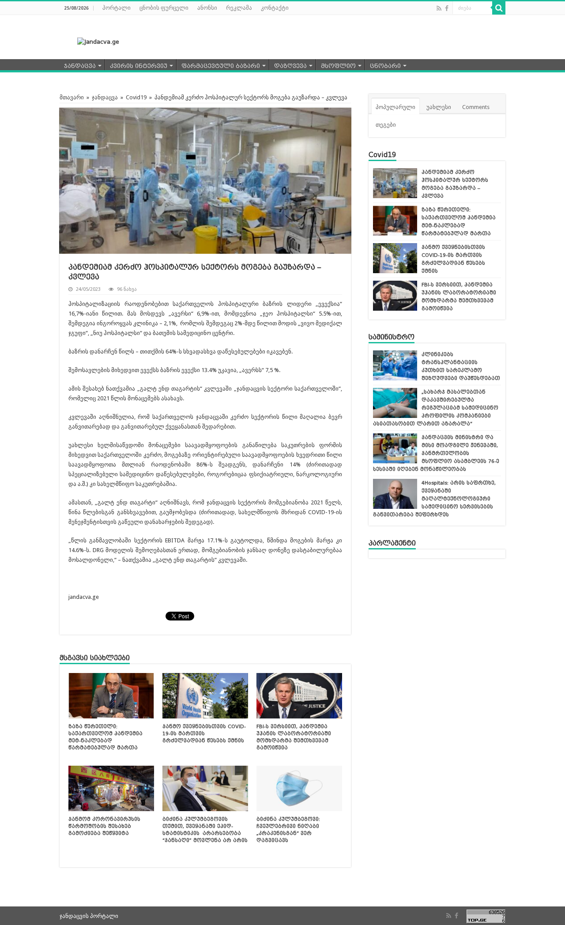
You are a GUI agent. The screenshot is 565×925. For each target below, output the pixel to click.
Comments (476, 107)
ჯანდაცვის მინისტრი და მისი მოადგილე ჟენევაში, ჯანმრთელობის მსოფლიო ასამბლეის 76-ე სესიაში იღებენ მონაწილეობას (436, 453)
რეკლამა (239, 7)
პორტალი (116, 7)
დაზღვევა (290, 66)
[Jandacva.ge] (92, 41)
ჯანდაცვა (80, 66)
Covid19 (136, 97)
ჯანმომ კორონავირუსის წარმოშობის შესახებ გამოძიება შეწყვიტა (104, 826)
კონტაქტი (275, 7)
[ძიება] (498, 8)
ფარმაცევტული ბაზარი (220, 66)
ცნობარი (385, 66)
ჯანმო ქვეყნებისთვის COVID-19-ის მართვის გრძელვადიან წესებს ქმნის (204, 733)
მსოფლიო (338, 66)
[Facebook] (446, 8)
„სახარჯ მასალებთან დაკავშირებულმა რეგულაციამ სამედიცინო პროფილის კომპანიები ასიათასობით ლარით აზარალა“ (435, 408)
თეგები (386, 124)
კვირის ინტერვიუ (138, 66)
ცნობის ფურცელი (163, 7)
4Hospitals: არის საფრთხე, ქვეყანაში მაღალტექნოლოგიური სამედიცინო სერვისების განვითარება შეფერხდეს (434, 499)
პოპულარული (395, 107)
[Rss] (439, 8)
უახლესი (438, 107)
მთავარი (72, 97)
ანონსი (207, 7)
